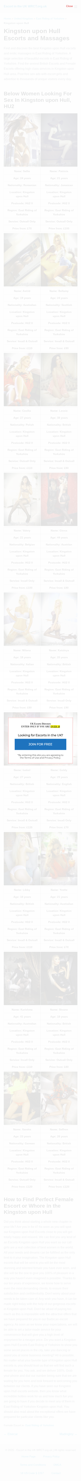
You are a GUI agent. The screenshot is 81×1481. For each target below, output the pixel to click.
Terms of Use (31, 757)
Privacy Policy (52, 757)
